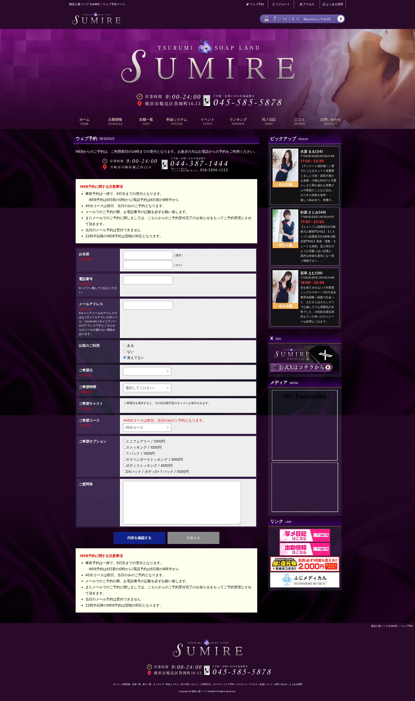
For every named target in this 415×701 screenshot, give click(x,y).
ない (130, 351)
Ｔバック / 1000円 (140, 453)
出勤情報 (115, 121)
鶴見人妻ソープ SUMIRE (384, 625)
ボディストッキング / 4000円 (149, 465)
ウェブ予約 (257, 4)
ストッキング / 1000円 (144, 447)
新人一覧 (147, 684)
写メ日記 (269, 121)
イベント (207, 121)
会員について (265, 684)
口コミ (300, 121)
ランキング (238, 121)
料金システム (176, 121)
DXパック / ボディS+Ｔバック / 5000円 (157, 471)
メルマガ (217, 684)
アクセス (308, 4)
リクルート (283, 4)
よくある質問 (334, 4)
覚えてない (135, 357)
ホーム (84, 121)
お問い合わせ (330, 121)
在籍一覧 (146, 121)
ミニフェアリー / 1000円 (145, 441)
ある (130, 345)
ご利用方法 (205, 684)
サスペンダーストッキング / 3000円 (154, 459)
